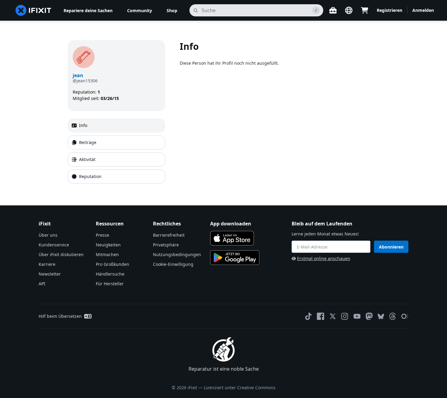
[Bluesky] (381, 316)
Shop (172, 10)
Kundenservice (54, 245)
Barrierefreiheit (169, 235)
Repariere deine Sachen (88, 10)
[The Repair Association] (404, 316)
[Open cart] (365, 10)
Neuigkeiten (108, 245)
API (42, 283)
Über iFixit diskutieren (61, 254)
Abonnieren (391, 247)
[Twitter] (332, 316)
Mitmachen (107, 254)
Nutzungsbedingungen (177, 254)
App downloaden (230, 223)
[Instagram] (344, 316)
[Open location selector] (349, 10)
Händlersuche (110, 274)
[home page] (33, 10)
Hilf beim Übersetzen (60, 316)
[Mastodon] (369, 316)
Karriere (47, 264)
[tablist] (116, 151)
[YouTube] (357, 316)
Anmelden (423, 10)
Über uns (48, 235)
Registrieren (389, 10)
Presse (102, 235)
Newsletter (50, 274)
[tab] (116, 125)
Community (139, 10)
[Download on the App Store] (232, 238)
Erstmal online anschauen (323, 258)
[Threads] (392, 316)
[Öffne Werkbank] (333, 10)
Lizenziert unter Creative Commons (239, 387)
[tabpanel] (279, 113)
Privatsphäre (166, 245)
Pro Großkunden (112, 264)
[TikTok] (308, 316)
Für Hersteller (110, 283)
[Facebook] (320, 316)
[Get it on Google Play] (234, 257)
